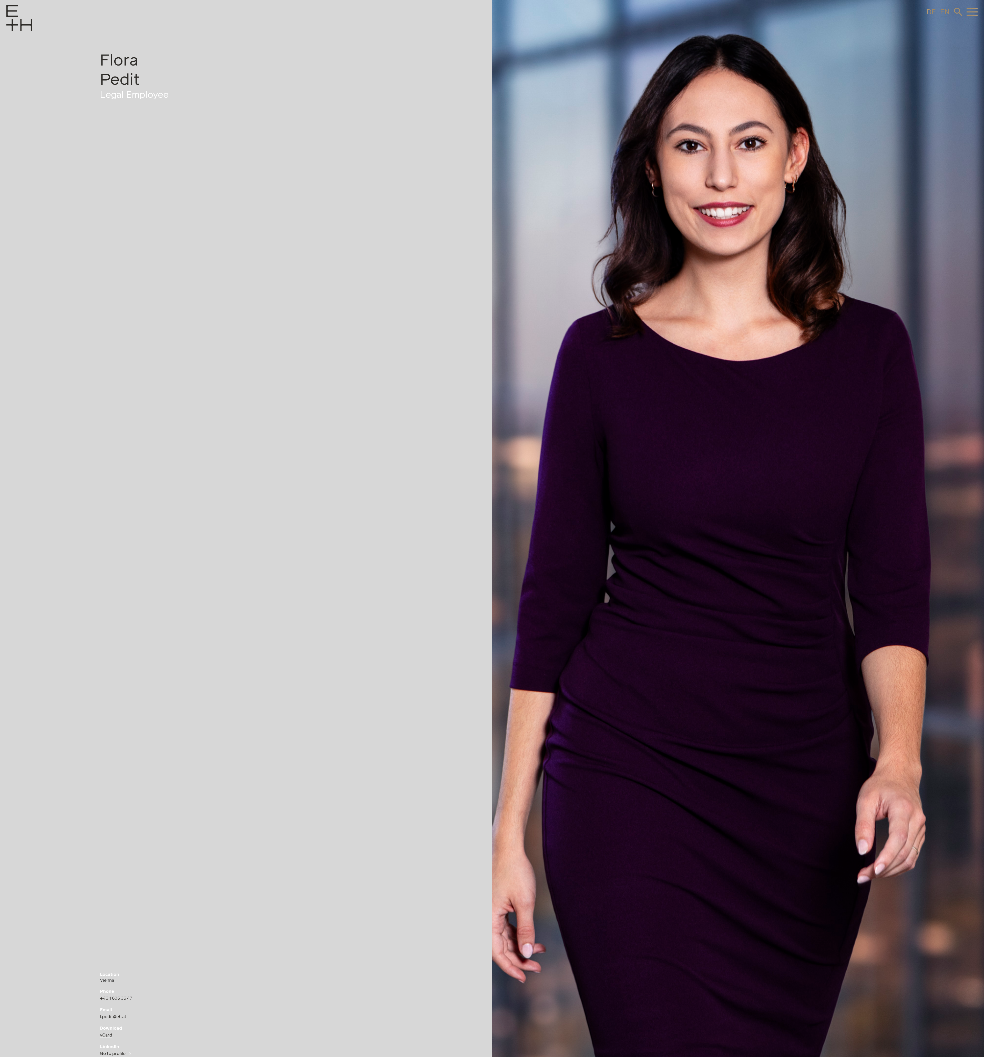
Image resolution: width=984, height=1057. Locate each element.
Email (106, 1010)
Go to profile (113, 1054)
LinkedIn (109, 1047)
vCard (106, 1035)
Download (111, 1028)
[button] (958, 12)
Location (109, 975)
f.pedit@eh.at (113, 1017)
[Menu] (11, 24)
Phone (107, 991)
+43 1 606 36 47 (116, 998)
